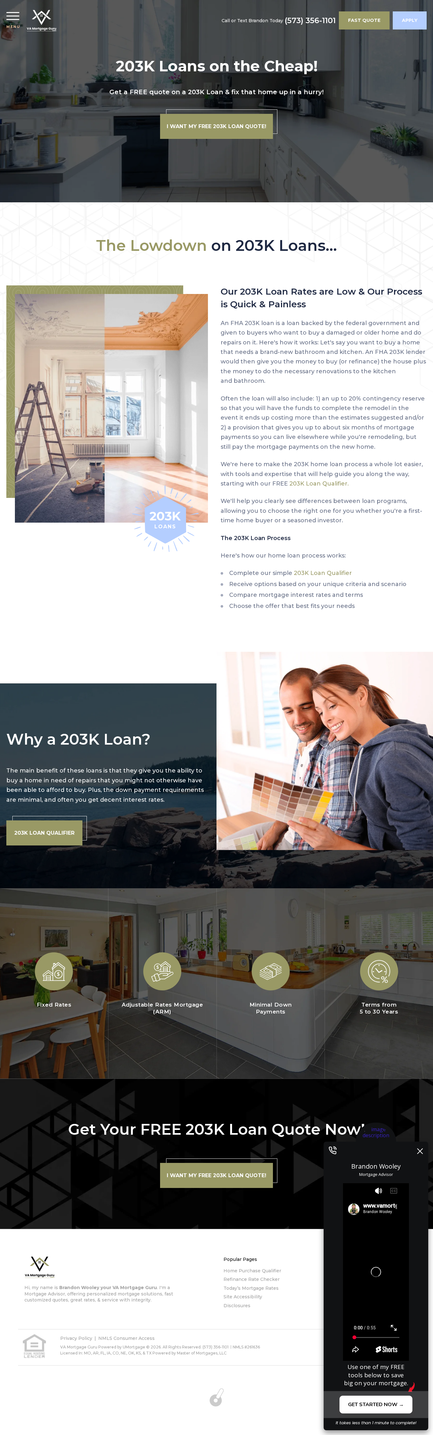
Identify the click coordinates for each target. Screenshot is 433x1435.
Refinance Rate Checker (251, 1279)
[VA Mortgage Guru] (41, 21)
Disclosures (236, 1305)
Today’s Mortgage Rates (251, 1288)
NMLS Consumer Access (126, 1338)
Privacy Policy (76, 1338)
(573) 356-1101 (310, 20)
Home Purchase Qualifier (252, 1271)
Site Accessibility (242, 1297)
